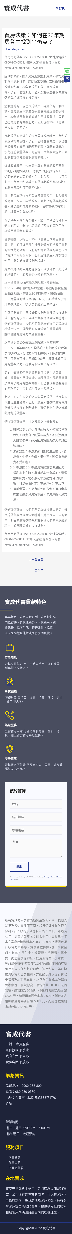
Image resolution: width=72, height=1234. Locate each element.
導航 (9, 1103)
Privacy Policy (49, 877)
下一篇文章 (36, 570)
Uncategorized (15, 49)
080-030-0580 (25, 1091)
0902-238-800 (32, 1085)
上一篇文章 (36, 559)
